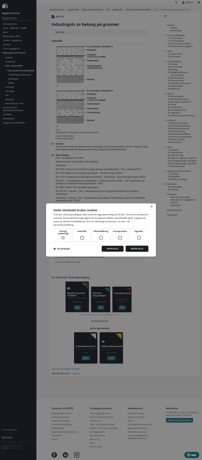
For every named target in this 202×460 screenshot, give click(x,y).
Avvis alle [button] (112, 248)
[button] (62, 248)
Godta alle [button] (137, 248)
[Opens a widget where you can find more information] (191, 455)
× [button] (151, 207)
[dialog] (101, 230)
